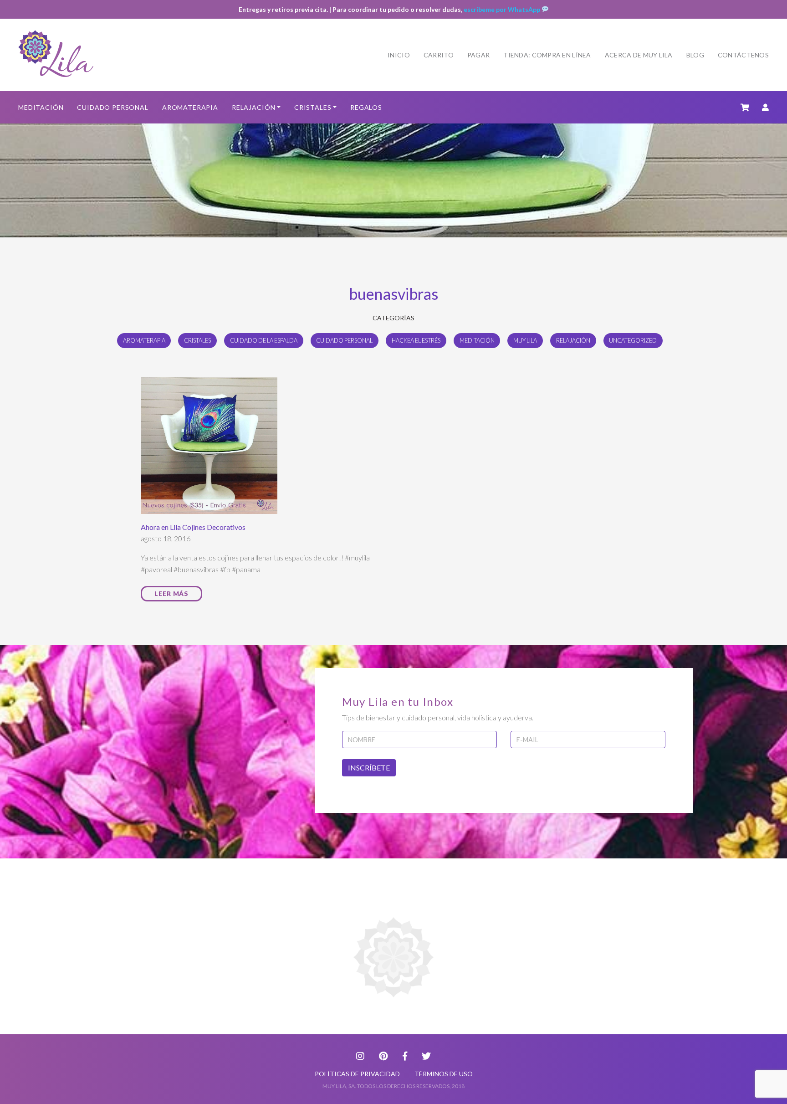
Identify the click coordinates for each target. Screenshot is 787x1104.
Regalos (366, 107)
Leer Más (171, 593)
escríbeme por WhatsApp (503, 9)
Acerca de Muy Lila (639, 55)
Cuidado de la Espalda (263, 340)
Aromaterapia (190, 107)
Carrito (439, 55)
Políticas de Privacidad (357, 1074)
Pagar (478, 55)
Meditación (40, 107)
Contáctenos (743, 55)
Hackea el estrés (416, 340)
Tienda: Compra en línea (547, 55)
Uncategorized (633, 340)
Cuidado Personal (112, 107)
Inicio (399, 55)
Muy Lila (525, 340)
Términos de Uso (443, 1074)
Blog (695, 55)
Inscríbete (369, 767)
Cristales (313, 107)
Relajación (253, 107)
